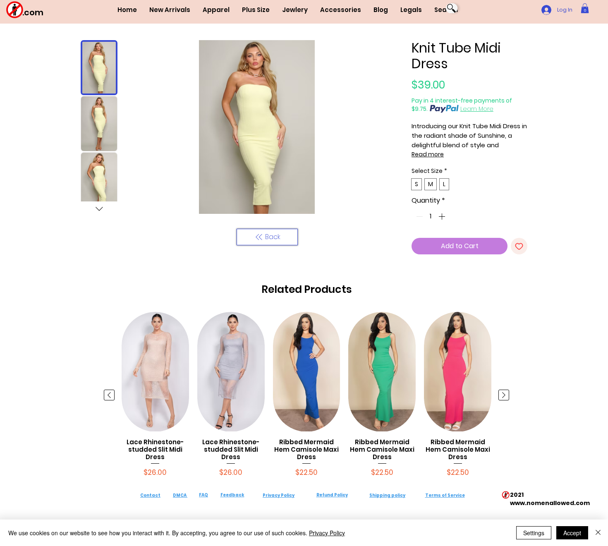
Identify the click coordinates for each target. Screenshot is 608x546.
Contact (150, 495)
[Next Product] (503, 395)
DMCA (180, 495)
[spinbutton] (430, 216)
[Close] (598, 532)
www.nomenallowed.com (550, 503)
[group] (306, 394)
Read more (428, 154)
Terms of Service (445, 495)
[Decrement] (418, 216)
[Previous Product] (109, 395)
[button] (216, 10)
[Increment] (442, 216)
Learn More (476, 109)
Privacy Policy (278, 495)
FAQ (203, 495)
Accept (572, 533)
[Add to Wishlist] (519, 246)
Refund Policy (332, 495)
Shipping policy (387, 495)
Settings (533, 533)
